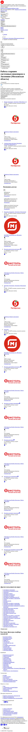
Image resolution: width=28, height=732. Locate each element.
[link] (3, 24)
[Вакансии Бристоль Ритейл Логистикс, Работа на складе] (15, 381)
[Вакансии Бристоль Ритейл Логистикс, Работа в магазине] (15, 263)
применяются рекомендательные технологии (12, 718)
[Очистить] (2, 47)
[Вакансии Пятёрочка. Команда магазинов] (15, 119)
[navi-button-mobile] (2, 32)
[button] (2, 27)
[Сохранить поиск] (2, 50)
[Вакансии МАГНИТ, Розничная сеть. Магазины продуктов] (15, 226)
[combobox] (7, 44)
